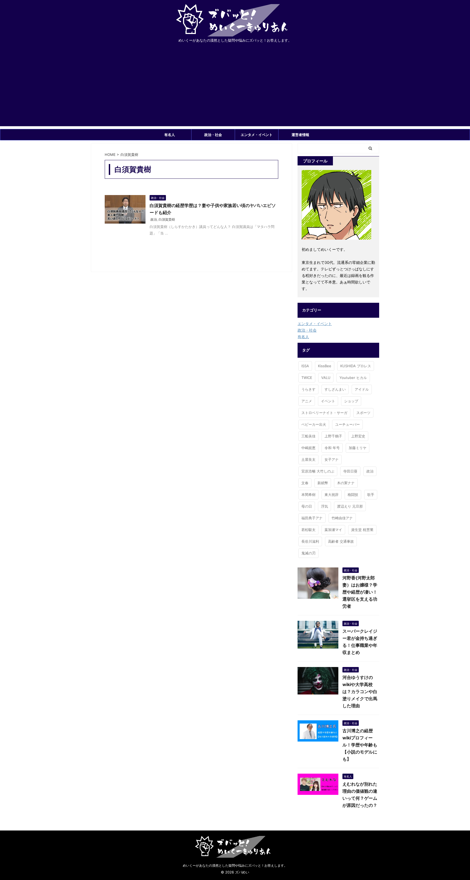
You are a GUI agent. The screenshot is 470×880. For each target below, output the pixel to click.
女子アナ (331, 459)
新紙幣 (322, 483)
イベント (328, 401)
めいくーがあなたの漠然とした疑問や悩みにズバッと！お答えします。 (235, 865)
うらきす (308, 389)
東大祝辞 (331, 494)
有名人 (169, 134)
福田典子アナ (312, 518)
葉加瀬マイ (333, 529)
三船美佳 (308, 436)
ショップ (351, 401)
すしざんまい (335, 389)
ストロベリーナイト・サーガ (324, 412)
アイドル (362, 389)
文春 (304, 483)
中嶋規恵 (308, 448)
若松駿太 (308, 529)
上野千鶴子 (333, 436)
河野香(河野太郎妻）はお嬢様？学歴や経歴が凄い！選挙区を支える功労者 (359, 592)
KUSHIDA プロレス (355, 366)
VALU (325, 377)
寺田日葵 (350, 471)
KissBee (324, 366)
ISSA (305, 366)
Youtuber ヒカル (353, 377)
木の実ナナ (346, 483)
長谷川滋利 (310, 541)
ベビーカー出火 (313, 424)
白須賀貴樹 (167, 219)
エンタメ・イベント (257, 134)
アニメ (306, 401)
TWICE (306, 377)
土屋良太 (308, 459)
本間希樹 (308, 494)
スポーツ (363, 412)
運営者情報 (300, 134)
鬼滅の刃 (308, 553)
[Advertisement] (235, 88)
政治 (153, 219)
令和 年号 (332, 448)
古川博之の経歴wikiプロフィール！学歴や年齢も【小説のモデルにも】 (359, 745)
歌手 (370, 494)
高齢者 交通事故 (341, 541)
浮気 (324, 506)
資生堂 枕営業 (362, 529)
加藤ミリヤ (357, 448)
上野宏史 (358, 436)
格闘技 (353, 494)
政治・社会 (213, 134)
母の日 (306, 506)
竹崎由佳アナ (342, 518)
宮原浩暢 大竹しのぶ (317, 471)
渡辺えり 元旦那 (350, 506)
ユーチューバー (347, 424)
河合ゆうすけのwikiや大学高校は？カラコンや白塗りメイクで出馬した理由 (359, 691)
